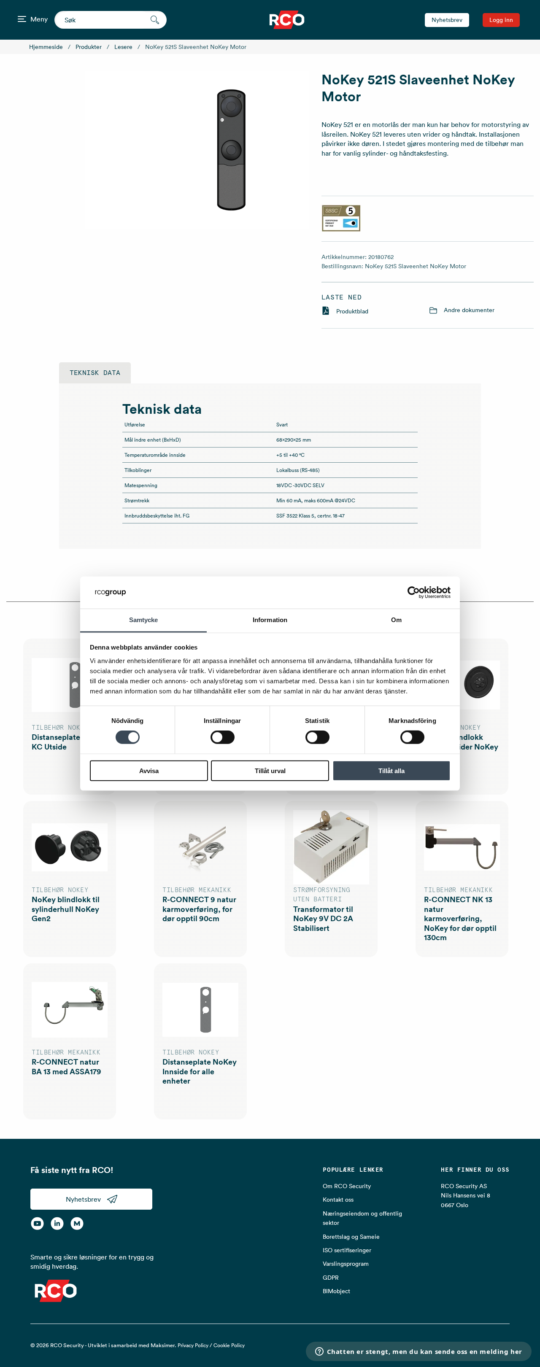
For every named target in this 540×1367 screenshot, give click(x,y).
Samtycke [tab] (143, 619)
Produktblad (352, 311)
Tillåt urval (270, 770)
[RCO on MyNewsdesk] (77, 1223)
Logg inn (501, 20)
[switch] (223, 737)
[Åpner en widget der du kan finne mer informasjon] (418, 1352)
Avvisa (149, 770)
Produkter (89, 47)
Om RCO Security (347, 1186)
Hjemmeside (46, 47)
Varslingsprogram (346, 1263)
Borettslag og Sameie (351, 1236)
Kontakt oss (338, 1199)
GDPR (331, 1277)
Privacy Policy (193, 1345)
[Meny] (22, 19)
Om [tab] (396, 619)
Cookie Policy (229, 1345)
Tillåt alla (391, 770)
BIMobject (336, 1291)
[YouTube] (37, 1223)
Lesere (123, 47)
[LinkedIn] (57, 1223)
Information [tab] (270, 619)
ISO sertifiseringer (347, 1250)
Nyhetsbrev (447, 20)
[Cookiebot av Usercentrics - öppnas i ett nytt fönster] (414, 592)
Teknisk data (95, 372)
